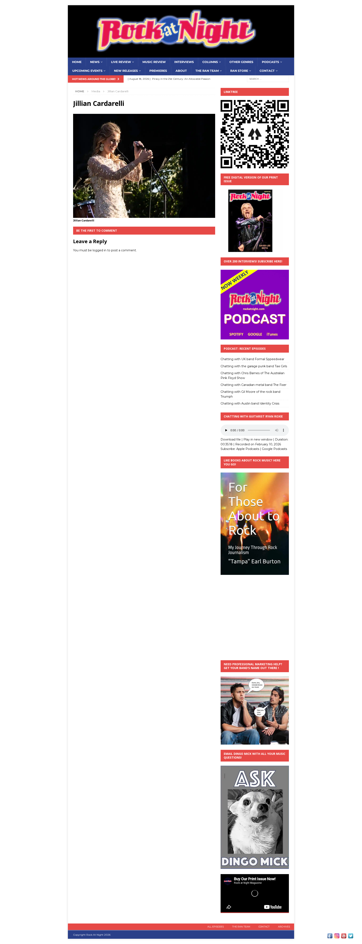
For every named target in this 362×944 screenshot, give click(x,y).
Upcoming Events (87, 71)
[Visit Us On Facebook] (329, 937)
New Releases (126, 71)
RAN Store (239, 71)
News (95, 62)
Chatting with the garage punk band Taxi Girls (254, 366)
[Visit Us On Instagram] (336, 937)
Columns (210, 62)
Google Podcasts (274, 449)
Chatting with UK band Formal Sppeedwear (252, 359)
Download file (231, 439)
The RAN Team (207, 71)
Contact (267, 71)
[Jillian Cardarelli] (144, 215)
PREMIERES (158, 71)
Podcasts (270, 62)
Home (76, 62)
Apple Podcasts (247, 449)
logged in (99, 250)
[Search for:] (268, 79)
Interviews (184, 62)
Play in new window (257, 439)
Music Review (154, 62)
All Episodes (215, 926)
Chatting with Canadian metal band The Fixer (253, 385)
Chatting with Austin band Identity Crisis (250, 403)
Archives (284, 926)
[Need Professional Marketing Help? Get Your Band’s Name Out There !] (255, 742)
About (181, 71)
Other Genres (241, 62)
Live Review (121, 62)
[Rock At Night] (181, 55)
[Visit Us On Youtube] (343, 937)
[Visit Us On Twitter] (350, 937)
